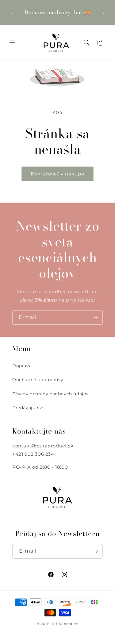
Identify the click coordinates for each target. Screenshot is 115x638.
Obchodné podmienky (37, 379)
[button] (12, 42)
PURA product (65, 624)
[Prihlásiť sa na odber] (95, 317)
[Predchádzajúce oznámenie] (11, 12)
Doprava (22, 365)
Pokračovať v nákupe (57, 174)
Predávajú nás (28, 407)
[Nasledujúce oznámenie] (103, 12)
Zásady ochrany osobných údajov (50, 394)
